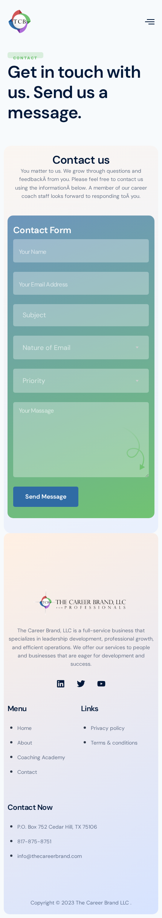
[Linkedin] (61, 684)
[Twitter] (81, 684)
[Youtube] (101, 684)
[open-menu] (149, 21)
